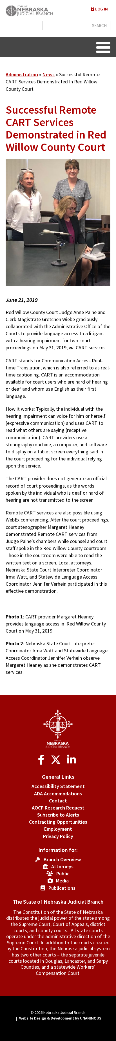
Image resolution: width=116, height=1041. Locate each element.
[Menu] (103, 47)
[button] (58, 293)
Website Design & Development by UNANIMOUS (60, 1018)
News (49, 74)
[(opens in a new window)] (42, 760)
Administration (22, 74)
